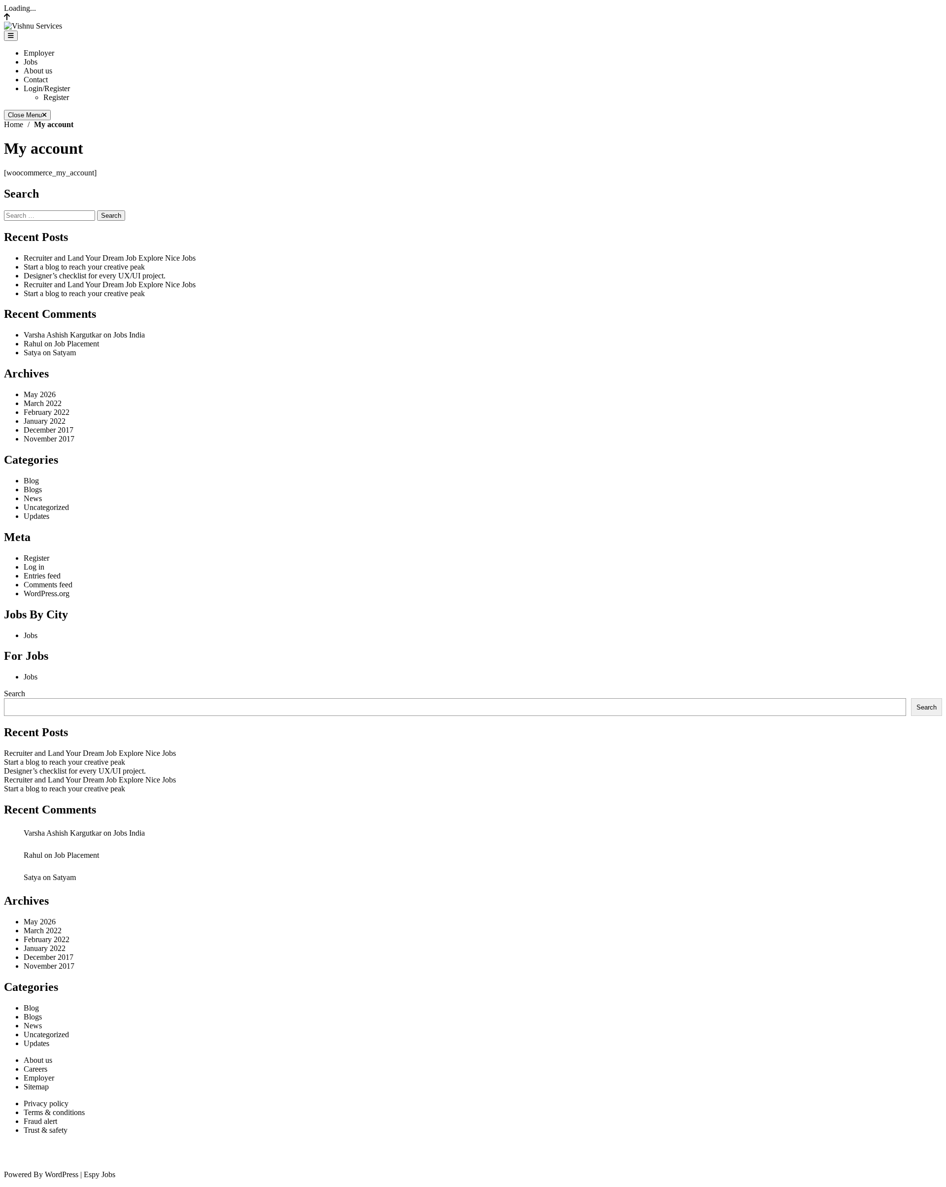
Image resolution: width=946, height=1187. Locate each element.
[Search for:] (50, 215)
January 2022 (45, 421)
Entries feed (42, 576)
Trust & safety (46, 1130)
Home (13, 124)
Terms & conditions (54, 1112)
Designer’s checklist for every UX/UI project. (95, 275)
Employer (39, 53)
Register (56, 97)
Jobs (30, 62)
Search (14, 693)
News (33, 498)
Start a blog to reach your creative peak (84, 267)
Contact (36, 79)
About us (38, 71)
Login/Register (47, 88)
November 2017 (49, 439)
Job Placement (76, 343)
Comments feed (48, 584)
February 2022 (46, 412)
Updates (36, 516)
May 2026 (40, 394)
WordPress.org (46, 593)
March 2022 (43, 403)
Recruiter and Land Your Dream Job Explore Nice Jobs (110, 258)
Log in (34, 567)
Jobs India (129, 335)
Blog (31, 480)
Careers (35, 1069)
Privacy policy (46, 1103)
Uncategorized (46, 507)
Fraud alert (40, 1121)
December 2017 (48, 430)
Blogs (33, 489)
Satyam (64, 352)
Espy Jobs (99, 1174)
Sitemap (36, 1087)
